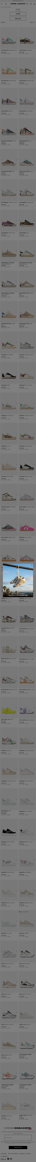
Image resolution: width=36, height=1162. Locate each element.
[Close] (31, 565)
